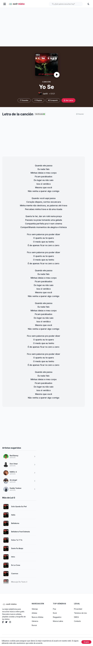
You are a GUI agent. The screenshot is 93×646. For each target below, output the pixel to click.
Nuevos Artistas (37, 617)
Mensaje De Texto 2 (19, 582)
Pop (54, 609)
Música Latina (58, 621)
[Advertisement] (46, 27)
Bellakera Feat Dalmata (20, 532)
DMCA (76, 617)
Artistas (34, 613)
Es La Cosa (15, 565)
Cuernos (14, 573)
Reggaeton (57, 617)
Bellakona (15, 523)
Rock (55, 613)
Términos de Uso (80, 613)
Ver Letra (69, 100)
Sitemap (35, 609)
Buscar (34, 625)
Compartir (54, 100)
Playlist (39, 100)
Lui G (45, 93)
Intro (13, 557)
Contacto (77, 621)
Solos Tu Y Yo (16, 540)
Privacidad (78, 609)
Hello (13, 515)
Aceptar (86, 642)
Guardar (25, 100)
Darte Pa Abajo (17, 548)
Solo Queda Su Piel (19, 506)
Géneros (35, 621)
